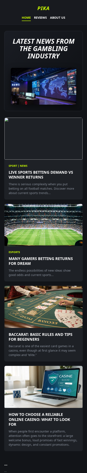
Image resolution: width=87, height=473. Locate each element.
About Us (57, 18)
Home (26, 18)
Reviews (40, 18)
